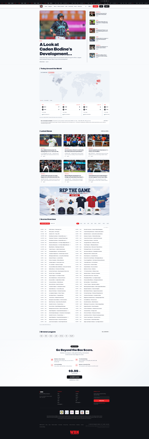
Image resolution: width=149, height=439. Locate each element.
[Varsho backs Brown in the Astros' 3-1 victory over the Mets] (98, 148)
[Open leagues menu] (52, 6)
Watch (55, 6)
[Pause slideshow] (67, 38)
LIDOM (77, 395)
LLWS (108, 225)
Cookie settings (42, 428)
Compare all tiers (74, 381)
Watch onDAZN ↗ (47, 116)
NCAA (51, 337)
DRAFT (99, 225)
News (46, 6)
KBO (85, 225)
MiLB (95, 225)
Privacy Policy (65, 426)
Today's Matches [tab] (45, 225)
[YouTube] (105, 1)
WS (66, 337)
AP (41, 183)
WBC (46, 337)
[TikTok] (108, 1)
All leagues (105, 333)
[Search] (86, 6)
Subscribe (101, 402)
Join (101, 6)
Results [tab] (53, 225)
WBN (41, 393)
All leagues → (60, 405)
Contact (82, 426)
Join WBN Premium (74, 378)
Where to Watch (61, 6)
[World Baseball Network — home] (41, 6)
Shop (46, 426)
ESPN (45, 326)
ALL (77, 225)
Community (70, 6)
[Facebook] (107, 1)
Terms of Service (72, 426)
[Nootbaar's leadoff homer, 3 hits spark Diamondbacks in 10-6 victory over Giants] (63, 25)
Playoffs (71, 337)
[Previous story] (41, 25)
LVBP (77, 397)
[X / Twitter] (101, 1)
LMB (92, 225)
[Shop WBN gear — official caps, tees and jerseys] (74, 202)
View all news (105, 132)
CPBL (104, 225)
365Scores (49, 326)
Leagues (50, 6)
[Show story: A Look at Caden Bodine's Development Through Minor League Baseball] (60, 38)
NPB (88, 225)
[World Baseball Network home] (74, 434)
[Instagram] (103, 1)
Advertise (80, 6)
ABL (76, 402)
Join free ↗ (106, 122)
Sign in (106, 6)
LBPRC (77, 398)
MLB (81, 225)
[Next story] (84, 25)
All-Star (61, 337)
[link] (52, 111)
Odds (66, 6)
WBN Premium (102, 404)
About (75, 6)
